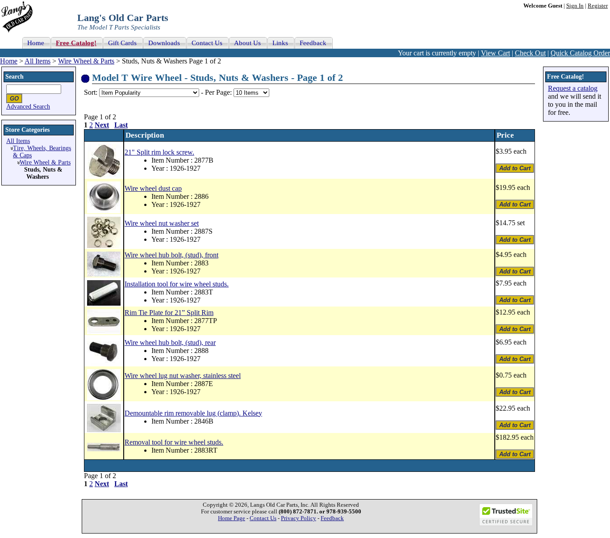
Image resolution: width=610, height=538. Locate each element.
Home (8, 61)
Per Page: (219, 92)
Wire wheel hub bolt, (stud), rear (170, 342)
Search (14, 76)
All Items (37, 61)
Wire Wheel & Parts (86, 61)
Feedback (332, 518)
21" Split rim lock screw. (159, 152)
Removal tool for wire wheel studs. (174, 442)
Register (598, 6)
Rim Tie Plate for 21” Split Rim (169, 312)
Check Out (530, 53)
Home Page (231, 518)
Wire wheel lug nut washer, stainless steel (183, 375)
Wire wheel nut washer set (162, 223)
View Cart (495, 53)
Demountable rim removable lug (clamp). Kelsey (193, 413)
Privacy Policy (298, 518)
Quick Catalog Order (580, 53)
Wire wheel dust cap (153, 188)
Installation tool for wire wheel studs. (177, 284)
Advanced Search (28, 106)
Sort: (90, 92)
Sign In (575, 6)
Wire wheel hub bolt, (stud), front (171, 255)
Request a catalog (572, 88)
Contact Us (263, 518)
